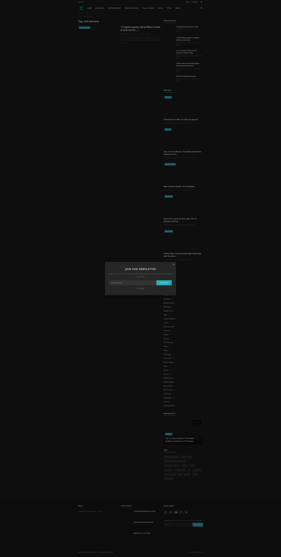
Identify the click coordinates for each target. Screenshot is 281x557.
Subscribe (164, 283)
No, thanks (140, 288)
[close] (174, 264)
